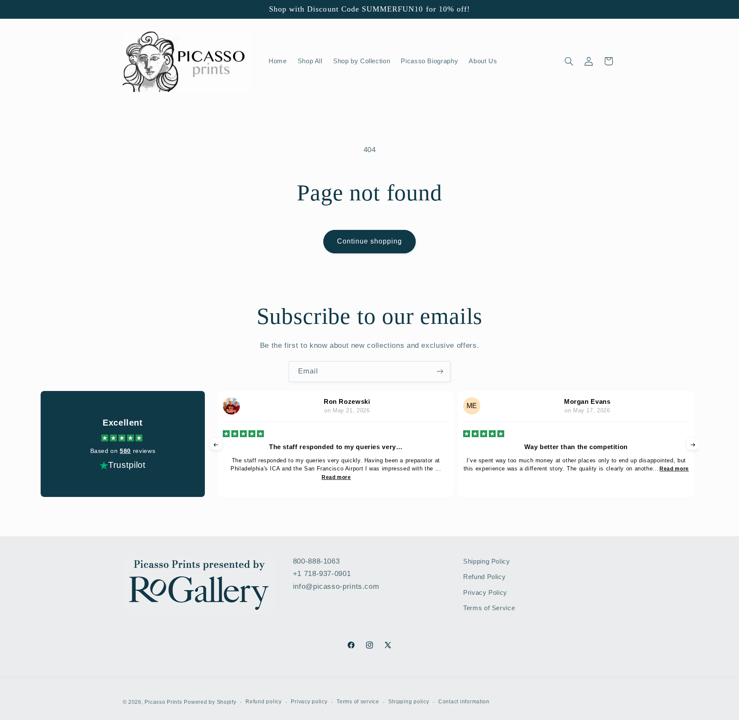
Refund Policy (484, 577)
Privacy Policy (485, 592)
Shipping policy (408, 701)
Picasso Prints (163, 701)
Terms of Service (489, 608)
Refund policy (263, 701)
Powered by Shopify (210, 701)
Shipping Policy (486, 561)
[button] (569, 61)
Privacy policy (309, 701)
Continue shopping (369, 241)
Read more (336, 477)
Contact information (464, 701)
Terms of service (358, 701)
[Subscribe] (440, 371)
